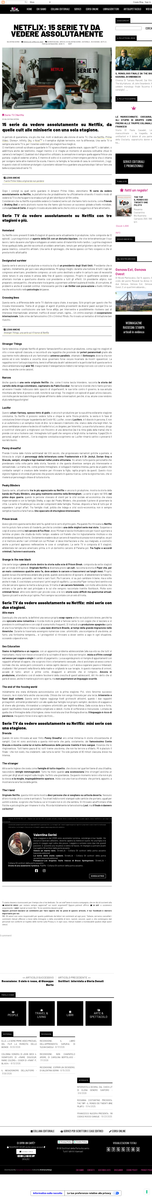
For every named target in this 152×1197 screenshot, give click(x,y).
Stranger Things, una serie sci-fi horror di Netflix (26, 332)
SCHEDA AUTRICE (97, 876)
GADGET (16, 908)
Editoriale (86, 42)
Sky (29, 140)
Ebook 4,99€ (122, 225)
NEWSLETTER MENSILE (11, 905)
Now (38, 140)
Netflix (103, 42)
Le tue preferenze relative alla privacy (89, 1193)
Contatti (91, 1169)
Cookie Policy (81, 1142)
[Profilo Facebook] (37, 870)
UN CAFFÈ (95, 905)
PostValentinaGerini (50, 44)
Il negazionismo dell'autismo (17, 1070)
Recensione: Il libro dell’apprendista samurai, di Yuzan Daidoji (57, 1044)
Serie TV (62, 44)
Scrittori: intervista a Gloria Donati (81, 981)
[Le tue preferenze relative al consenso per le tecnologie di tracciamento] (147, 1192)
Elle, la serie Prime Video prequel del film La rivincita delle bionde (19, 1044)
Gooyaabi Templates (24, 1170)
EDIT (70, 44)
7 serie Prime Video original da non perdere (24, 181)
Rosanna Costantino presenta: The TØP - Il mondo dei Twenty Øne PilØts (95, 1103)
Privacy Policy (66, 1142)
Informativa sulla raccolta (47, 1193)
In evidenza (95, 42)
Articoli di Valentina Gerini (70, 42)
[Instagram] (45, 870)
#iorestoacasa (53, 42)
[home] (15, 9)
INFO (117, 232)
